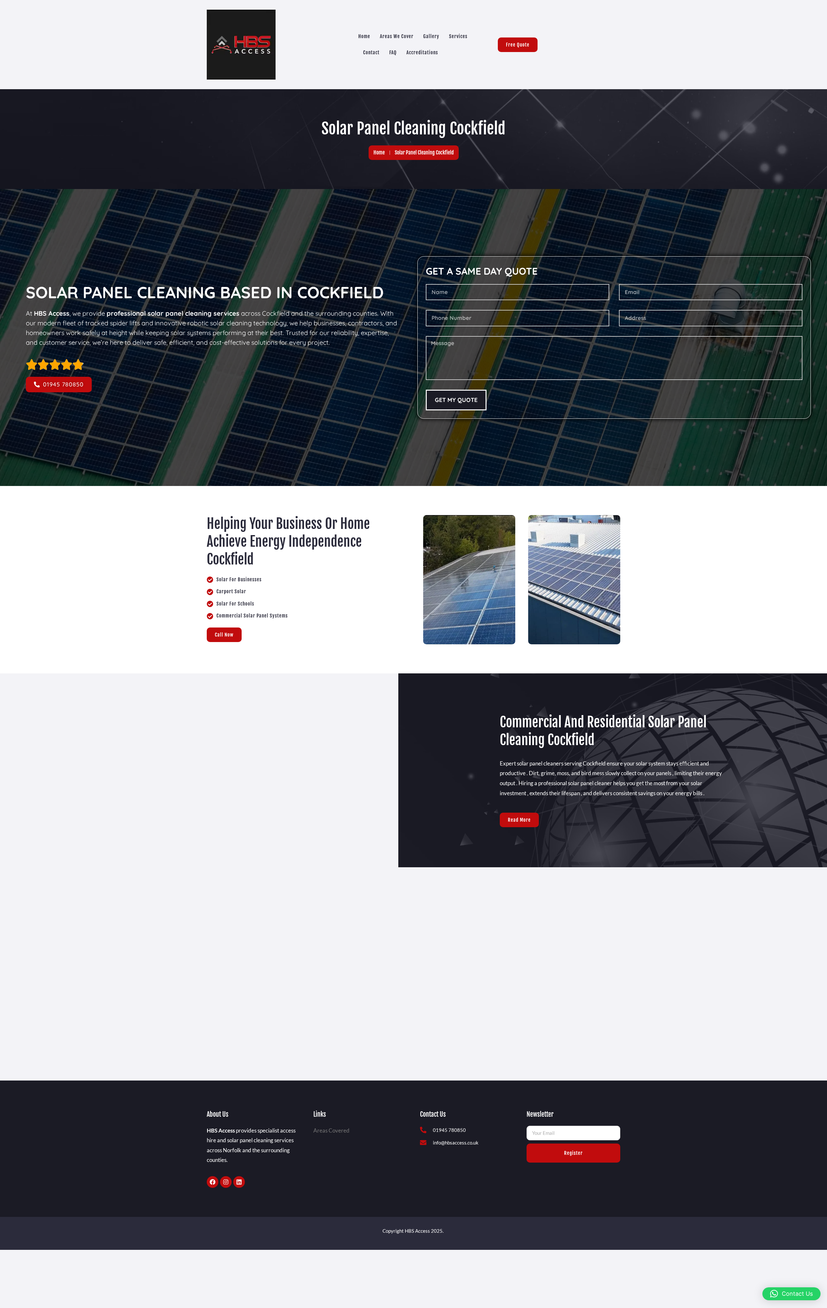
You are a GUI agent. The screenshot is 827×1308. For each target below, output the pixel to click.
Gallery (431, 36)
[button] (791, 1293)
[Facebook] (212, 1182)
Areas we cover (397, 36)
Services (458, 36)
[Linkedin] (239, 1182)
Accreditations (422, 52)
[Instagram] (226, 1182)
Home (364, 36)
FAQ (393, 52)
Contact (371, 52)
